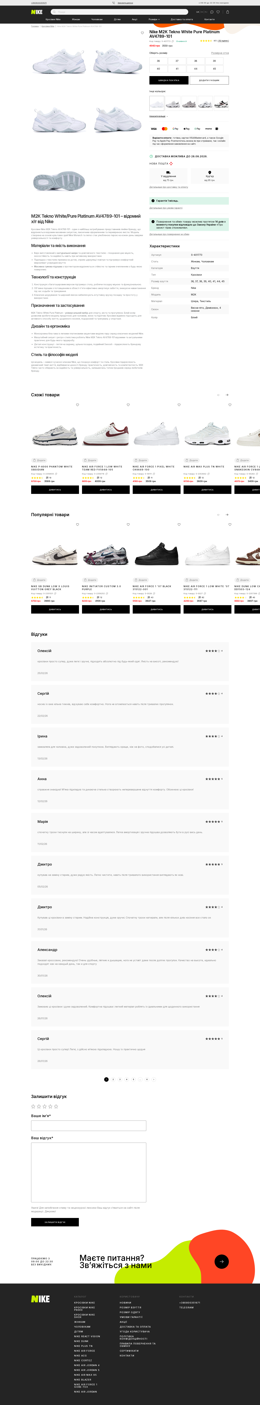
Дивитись (55, 489)
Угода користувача (135, 1331)
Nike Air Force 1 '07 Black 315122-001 (152, 588)
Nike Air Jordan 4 (87, 1365)
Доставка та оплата (182, 19)
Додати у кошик (209, 80)
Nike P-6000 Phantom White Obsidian (52, 468)
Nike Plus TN (83, 1346)
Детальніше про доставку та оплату (168, 187)
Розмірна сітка (220, 52)
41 (177, 68)
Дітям (117, 19)
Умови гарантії (131, 1317)
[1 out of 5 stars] (33, 1106)
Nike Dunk (81, 1341)
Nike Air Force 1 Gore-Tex (85, 1385)
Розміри (153, 19)
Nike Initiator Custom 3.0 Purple (101, 588)
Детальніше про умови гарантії (166, 208)
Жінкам (76, 19)
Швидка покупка (168, 80)
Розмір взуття (130, 1307)
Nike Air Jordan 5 (87, 1370)
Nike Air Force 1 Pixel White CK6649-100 (154, 468)
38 (195, 60)
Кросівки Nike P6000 (84, 1308)
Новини (125, 1303)
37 (177, 60)
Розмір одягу (130, 1312)
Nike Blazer (82, 1380)
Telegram (186, 1307)
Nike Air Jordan (85, 1392)
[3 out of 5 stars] (45, 1106)
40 (158, 68)
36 (158, 60)
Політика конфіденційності (133, 1337)
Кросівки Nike (53, 19)
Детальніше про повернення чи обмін (169, 234)
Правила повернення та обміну (138, 1344)
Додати (41, 460)
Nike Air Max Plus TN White (204, 466)
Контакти (209, 19)
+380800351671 (39, 3)
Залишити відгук (55, 1222)
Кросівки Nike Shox (84, 1316)
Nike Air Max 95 (85, 1375)
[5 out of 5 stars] (56, 1106)
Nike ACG (80, 1355)
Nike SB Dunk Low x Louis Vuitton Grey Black (50, 588)
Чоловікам (96, 19)
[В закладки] (142, 33)
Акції (134, 19)
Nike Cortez (83, 1360)
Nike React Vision (87, 1336)
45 (214, 68)
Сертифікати (129, 1351)
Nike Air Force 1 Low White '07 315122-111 (206, 588)
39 (214, 60)
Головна (35, 26)
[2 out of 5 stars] (39, 1106)
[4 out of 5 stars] (50, 1106)
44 (195, 68)
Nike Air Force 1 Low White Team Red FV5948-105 (102, 468)
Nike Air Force (84, 1351)
